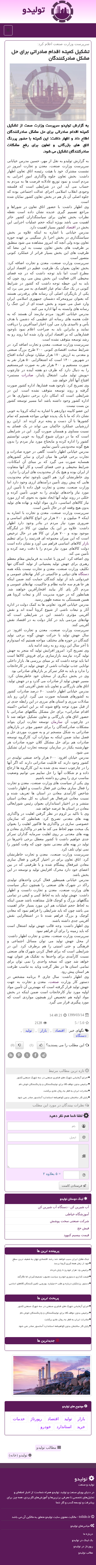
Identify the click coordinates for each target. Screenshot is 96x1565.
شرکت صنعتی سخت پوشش (69, 1221)
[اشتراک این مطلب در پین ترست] (19, 1055)
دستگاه (83, 574)
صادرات (27, 375)
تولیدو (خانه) (18, 1455)
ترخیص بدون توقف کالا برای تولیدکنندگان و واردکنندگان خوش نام (53, 1084)
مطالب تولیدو (46, 1448)
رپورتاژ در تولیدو (83, 1546)
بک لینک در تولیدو (82, 1540)
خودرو (45, 1427)
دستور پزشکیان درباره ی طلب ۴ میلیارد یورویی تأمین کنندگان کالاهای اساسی (49, 1283)
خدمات (19, 1419)
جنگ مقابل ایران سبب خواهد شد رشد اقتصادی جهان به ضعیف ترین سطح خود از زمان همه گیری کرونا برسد (51, 1261)
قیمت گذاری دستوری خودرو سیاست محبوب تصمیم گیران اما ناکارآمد (53, 1276)
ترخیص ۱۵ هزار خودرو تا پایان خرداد (69, 1270)
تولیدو (33, 9)
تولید (28, 1030)
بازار (85, 543)
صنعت (54, 982)
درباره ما (88, 1533)
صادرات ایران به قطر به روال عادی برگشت (66, 1090)
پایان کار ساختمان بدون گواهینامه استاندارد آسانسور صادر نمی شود (53, 1097)
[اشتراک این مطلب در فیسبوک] (35, 1055)
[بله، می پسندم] (41, 1045)
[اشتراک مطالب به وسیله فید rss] (10, 1055)
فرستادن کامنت (72, 1185)
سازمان (56, 722)
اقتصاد (71, 227)
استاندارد (64, 1427)
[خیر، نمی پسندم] (19, 1045)
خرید (81, 1427)
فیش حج (83, 1228)
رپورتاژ (36, 1419)
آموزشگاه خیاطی (77, 1214)
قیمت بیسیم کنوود (76, 1235)
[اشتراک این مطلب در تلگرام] (43, 1055)
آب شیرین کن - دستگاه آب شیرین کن (63, 1207)
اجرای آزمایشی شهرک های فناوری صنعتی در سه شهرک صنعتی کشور (52, 1077)
